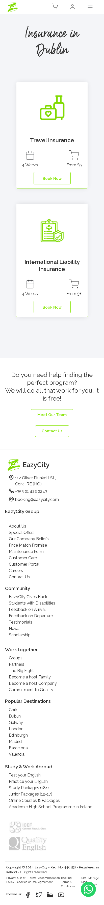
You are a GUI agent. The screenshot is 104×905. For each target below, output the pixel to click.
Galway (16, 722)
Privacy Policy (11, 880)
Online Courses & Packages (34, 800)
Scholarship (20, 634)
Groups (15, 658)
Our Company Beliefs (29, 538)
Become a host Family (30, 677)
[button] (72, 7)
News (14, 628)
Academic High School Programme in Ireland (50, 806)
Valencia (16, 754)
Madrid (15, 741)
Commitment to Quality (31, 689)
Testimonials (20, 622)
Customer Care (23, 557)
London (16, 728)
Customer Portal (24, 564)
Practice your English (28, 781)
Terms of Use (32, 880)
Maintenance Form (26, 551)
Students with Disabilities (32, 603)
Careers (16, 570)
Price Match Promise (28, 545)
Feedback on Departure (31, 615)
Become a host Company (33, 683)
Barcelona (18, 747)
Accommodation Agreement (49, 880)
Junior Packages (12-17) (30, 794)
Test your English (25, 775)
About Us (17, 526)
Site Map (84, 880)
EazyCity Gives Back (28, 596)
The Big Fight (21, 670)
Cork (13, 709)
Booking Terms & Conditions (68, 882)
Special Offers (22, 532)
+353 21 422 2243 (31, 491)
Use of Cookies (22, 880)
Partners (16, 664)
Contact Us (19, 577)
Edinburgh (18, 735)
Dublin (15, 716)
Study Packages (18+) (29, 787)
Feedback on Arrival (27, 609)
